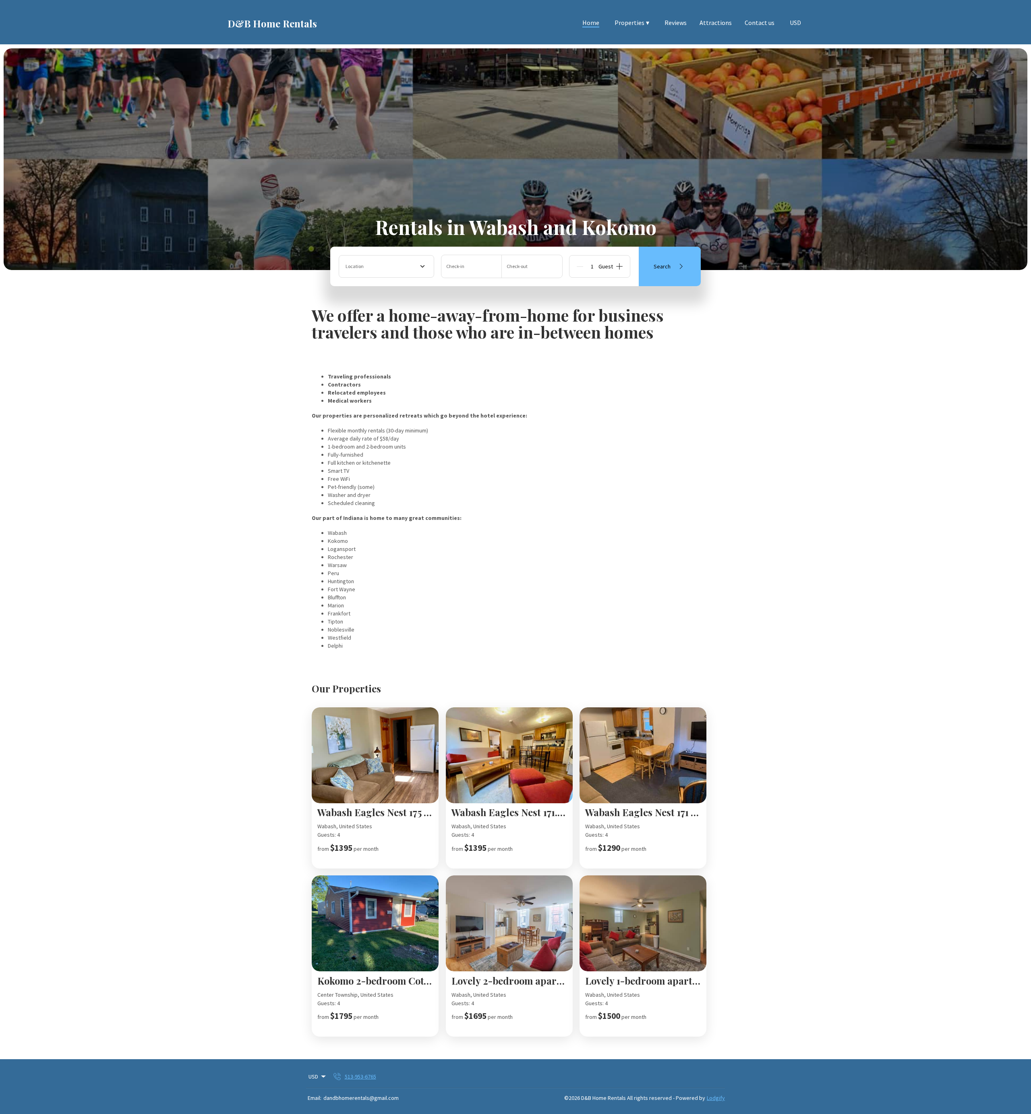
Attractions (716, 23)
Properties (632, 23)
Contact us (759, 23)
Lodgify (716, 1098)
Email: (314, 1098)
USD (795, 23)
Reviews (676, 23)
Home (590, 23)
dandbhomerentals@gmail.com (361, 1098)
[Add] (619, 266)
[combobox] (386, 266)
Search (662, 266)
